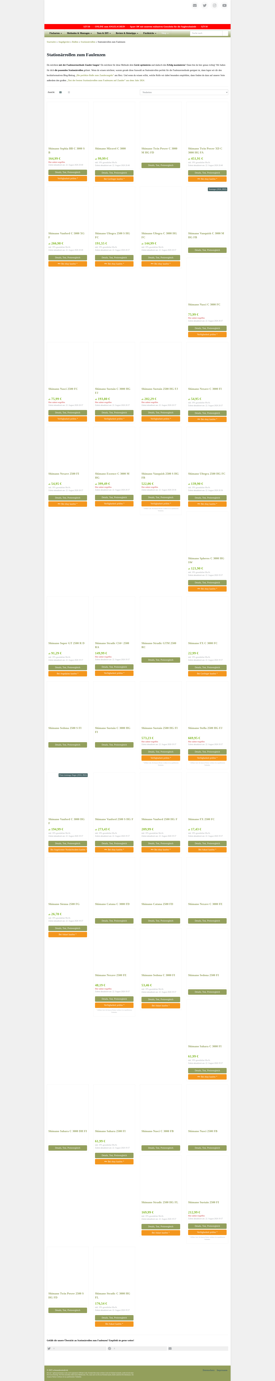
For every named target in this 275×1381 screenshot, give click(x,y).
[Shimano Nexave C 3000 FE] (207, 879)
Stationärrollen (88, 42)
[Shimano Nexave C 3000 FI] (207, 364)
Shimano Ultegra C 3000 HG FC (159, 235)
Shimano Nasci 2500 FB (202, 1131)
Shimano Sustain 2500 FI (203, 1202)
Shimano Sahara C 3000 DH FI (67, 1131)
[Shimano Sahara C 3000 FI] (207, 1022)
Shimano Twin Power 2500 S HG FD (66, 1295)
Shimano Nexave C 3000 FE (205, 904)
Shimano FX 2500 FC (201, 819)
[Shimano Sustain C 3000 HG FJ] (114, 364)
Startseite (51, 42)
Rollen (75, 42)
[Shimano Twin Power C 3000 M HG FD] (160, 124)
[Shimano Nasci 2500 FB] (207, 1107)
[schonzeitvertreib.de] (137, 12)
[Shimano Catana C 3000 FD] (114, 880)
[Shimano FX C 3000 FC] (207, 619)
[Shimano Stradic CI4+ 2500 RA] (114, 619)
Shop (164, 33)
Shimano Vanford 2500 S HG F (114, 819)
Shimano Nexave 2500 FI (63, 473)
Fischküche (149, 33)
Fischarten (54, 33)
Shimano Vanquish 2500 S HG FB (160, 475)
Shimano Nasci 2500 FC (63, 388)
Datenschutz (209, 1370)
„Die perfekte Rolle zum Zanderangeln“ (95, 75)
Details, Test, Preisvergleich (67, 172)
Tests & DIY (103, 33)
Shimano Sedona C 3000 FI (158, 975)
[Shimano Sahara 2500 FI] (114, 1106)
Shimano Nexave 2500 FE (111, 975)
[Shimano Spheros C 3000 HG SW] (207, 534)
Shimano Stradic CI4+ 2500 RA (112, 645)
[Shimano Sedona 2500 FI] (207, 951)
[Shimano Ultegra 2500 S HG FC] (114, 209)
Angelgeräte (64, 42)
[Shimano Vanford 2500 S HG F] (114, 795)
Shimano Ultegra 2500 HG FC (206, 473)
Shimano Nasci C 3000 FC (204, 304)
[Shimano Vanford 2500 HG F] (160, 795)
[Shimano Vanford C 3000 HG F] (67, 794)
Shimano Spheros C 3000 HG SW (206, 560)
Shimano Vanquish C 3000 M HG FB (206, 235)
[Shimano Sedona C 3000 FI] (160, 951)
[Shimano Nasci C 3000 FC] (207, 280)
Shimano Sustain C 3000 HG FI (112, 730)
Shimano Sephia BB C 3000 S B (66, 150)
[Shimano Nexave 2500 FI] (67, 449)
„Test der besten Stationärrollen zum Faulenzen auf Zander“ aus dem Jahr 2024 (105, 80)
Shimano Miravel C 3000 (110, 148)
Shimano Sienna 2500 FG (64, 904)
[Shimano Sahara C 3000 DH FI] (67, 1106)
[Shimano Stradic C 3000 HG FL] (114, 1269)
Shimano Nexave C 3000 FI (205, 388)
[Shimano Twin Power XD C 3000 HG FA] (207, 124)
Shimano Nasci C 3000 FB (157, 1131)
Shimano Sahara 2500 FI (110, 1131)
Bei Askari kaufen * (207, 849)
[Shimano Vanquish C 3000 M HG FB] (207, 209)
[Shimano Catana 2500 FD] (160, 880)
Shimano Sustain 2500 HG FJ (159, 388)
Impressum (222, 1370)
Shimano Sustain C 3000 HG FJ (112, 390)
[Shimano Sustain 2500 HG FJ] (160, 364)
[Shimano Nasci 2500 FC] (67, 364)
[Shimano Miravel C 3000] (114, 124)
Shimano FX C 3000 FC (203, 643)
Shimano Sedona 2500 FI (203, 975)
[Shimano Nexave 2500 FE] (114, 951)
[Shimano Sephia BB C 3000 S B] (67, 124)
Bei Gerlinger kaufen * (114, 179)
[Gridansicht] (60, 92)
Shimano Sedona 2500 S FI (64, 728)
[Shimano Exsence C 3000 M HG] (114, 449)
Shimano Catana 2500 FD (157, 904)
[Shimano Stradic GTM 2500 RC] (160, 618)
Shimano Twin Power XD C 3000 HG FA (205, 150)
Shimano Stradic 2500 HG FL (159, 1202)
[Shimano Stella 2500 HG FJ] (207, 703)
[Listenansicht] (69, 92)
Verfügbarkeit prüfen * (67, 178)
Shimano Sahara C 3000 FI (205, 1046)
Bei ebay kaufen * (208, 179)
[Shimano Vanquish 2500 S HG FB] (160, 449)
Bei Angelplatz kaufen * (67, 673)
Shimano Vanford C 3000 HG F (66, 821)
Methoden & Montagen (78, 33)
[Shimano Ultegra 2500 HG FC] (207, 449)
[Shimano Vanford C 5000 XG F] (67, 209)
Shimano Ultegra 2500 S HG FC (112, 235)
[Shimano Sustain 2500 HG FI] (160, 703)
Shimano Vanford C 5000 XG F (66, 235)
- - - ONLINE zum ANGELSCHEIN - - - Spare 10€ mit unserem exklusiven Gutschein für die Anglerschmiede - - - (121, 26)
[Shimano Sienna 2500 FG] (67, 880)
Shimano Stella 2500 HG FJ (205, 728)
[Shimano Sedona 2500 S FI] (67, 703)
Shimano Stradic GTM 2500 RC (158, 645)
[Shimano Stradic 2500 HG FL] (160, 1177)
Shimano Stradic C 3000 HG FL (112, 1295)
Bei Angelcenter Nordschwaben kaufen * (68, 849)
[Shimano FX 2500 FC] (207, 795)
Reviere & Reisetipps (126, 33)
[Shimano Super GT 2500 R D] (67, 619)
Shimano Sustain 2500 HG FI (159, 728)
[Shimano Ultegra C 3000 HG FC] (160, 209)
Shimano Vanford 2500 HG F (159, 819)
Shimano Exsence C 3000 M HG (112, 475)
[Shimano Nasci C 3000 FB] (160, 1107)
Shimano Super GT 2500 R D (66, 643)
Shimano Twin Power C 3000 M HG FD (159, 150)
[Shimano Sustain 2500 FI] (207, 1177)
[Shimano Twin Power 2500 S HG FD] (67, 1269)
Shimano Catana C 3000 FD (112, 904)
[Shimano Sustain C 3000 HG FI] (114, 703)
